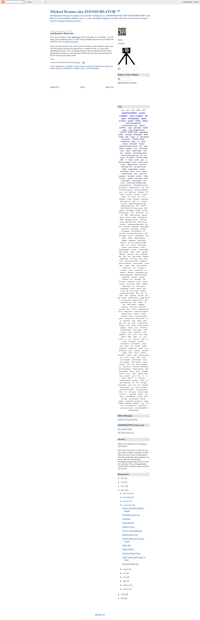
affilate (124, 238)
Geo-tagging (129, 210)
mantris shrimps (143, 323)
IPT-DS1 (138, 210)
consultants (69, 66)
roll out (136, 353)
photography (133, 118)
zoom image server (140, 153)
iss (146, 318)
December (127, 493)
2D (142, 155)
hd (145, 302)
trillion (121, 392)
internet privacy (129, 318)
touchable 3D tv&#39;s (127, 389)
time (137, 382)
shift (128, 364)
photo (122, 148)
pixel (121, 346)
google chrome (133, 298)
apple (133, 141)
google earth (127, 300)
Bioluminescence (125, 201)
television (135, 380)
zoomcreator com (125, 185)
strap (121, 376)
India (132, 213)
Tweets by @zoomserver (127, 419)
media (134, 325)
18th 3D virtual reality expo (130, 155)
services (122, 364)
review (131, 353)
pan (130, 339)
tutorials (122, 394)
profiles (144, 346)
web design (138, 178)
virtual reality (136, 151)
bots (140, 258)
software (129, 148)
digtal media (126, 277)
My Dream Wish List (126, 433)
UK (144, 231)
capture (126, 265)
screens (126, 357)
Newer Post (54, 87)
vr (137, 137)
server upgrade (136, 362)
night (145, 334)
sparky (138, 371)
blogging (145, 256)
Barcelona (136, 199)
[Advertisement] (82, 80)
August (126, 569)
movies (130, 332)
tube (122, 151)
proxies (140, 348)
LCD (147, 213)
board (134, 162)
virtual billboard (130, 396)
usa (146, 394)
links (125, 323)
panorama (131, 176)
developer (133, 144)
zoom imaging (136, 180)
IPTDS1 (144, 210)
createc (123, 164)
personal (141, 341)
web (145, 151)
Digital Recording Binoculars (137, 203)
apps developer (134, 247)
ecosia (139, 281)
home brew (133, 307)
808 (123, 110)
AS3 (143, 196)
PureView (123, 224)
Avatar (129, 199)
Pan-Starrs (143, 219)
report (130, 350)
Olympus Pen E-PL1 (131, 219)
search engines (125, 359)
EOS (137, 206)
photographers (67, 68)
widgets (121, 403)
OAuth (130, 160)
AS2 (139, 196)
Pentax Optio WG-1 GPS (128, 222)
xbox (122, 405)
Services (143, 444)
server (145, 359)
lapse (133, 320)
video (124, 130)
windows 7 (136, 403)
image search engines (141, 311)
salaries (129, 355)
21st (125, 192)
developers (90, 66)
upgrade (130, 178)
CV (138, 201)
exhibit (138, 284)
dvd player (138, 279)
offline (129, 337)
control (130, 270)
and (128, 245)
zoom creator (136, 116)
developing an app (141, 272)
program (139, 176)
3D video (137, 194)
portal (126, 346)
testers (83, 68)
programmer (122, 348)
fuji (146, 293)
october (123, 337)
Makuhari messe (135, 215)
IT (126, 160)
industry (107, 66)
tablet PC (130, 378)
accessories (122, 235)
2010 (133, 110)
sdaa (138, 357)
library (145, 320)
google (130, 121)
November (127, 497)
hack (134, 302)
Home (82, 87)
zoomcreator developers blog (136, 183)
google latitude (133, 169)
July (125, 573)
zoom (88, 68)
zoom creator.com (131, 405)
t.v (146, 376)
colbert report (126, 268)
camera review (143, 162)
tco (136, 378)
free (142, 293)
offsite (135, 337)
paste (143, 339)
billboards (122, 254)
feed (144, 288)
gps (146, 300)
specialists (76, 68)
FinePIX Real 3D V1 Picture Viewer (131, 208)
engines (145, 281)
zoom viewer (142, 405)
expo (130, 128)
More (52, 59)
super (134, 376)
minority (130, 327)
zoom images (125, 180)
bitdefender (144, 254)
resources (145, 350)
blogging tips (124, 258)
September (135, 226)
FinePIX (143, 206)
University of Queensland (135, 233)
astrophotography (124, 249)
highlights (141, 304)
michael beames (126, 174)
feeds (123, 291)
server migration (125, 362)
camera (142, 125)
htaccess (122, 309)
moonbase (143, 327)
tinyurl (130, 385)
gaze (126, 295)
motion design (137, 330)
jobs (127, 137)
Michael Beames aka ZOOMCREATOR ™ (85, 11)
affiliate (130, 238)
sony (135, 148)
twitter (138, 121)
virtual (128, 151)
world (146, 178)
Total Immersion (136, 231)
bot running (133, 258)
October (126, 501)
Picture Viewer (142, 222)
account (130, 235)
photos (144, 343)
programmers (132, 348)
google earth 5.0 (138, 300)
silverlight (144, 364)
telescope (142, 378)
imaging (142, 169)
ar (138, 141)
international (124, 171)
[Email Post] (83, 62)
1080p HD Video (134, 187)
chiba (133, 265)
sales (135, 355)
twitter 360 (132, 394)
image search (128, 311)
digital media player (141, 275)
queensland (122, 350)
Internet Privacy (128, 527)
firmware (143, 291)
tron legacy (132, 392)
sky (120, 366)
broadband (143, 261)
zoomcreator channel (126, 408)
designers (82, 66)
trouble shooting (143, 392)
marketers (58, 68)
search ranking (136, 359)
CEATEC (122, 128)
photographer (125, 343)
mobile (145, 128)
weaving (139, 396)
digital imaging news (126, 275)
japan (123, 118)
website (121, 401)
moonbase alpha (125, 330)
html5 (134, 309)
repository (137, 350)
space (132, 371)
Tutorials (121, 43)
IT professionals (124, 213)
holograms (124, 307)
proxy (146, 348)
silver (137, 364)
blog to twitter (137, 256)
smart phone (127, 366)
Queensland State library (135, 224)
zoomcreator (95, 68)
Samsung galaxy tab (130, 564)
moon (136, 327)
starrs (128, 373)
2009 (123, 594)
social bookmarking (125, 369)
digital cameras (132, 164)
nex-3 (129, 334)
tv (126, 394)
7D (129, 196)
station (134, 373)
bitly (120, 256)
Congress (144, 201)
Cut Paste (124, 203)
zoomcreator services (140, 185)
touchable (143, 387)
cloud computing (141, 265)
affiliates (124, 240)
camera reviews (138, 263)
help (124, 304)
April (125, 581)
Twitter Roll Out (128, 523)
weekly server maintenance (133, 401)
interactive (124, 316)
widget (146, 401)
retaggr (124, 353)
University (122, 233)
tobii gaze (145, 385)
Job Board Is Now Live (61, 33)
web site (142, 399)
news (146, 146)
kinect (138, 171)
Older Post (109, 87)
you (121, 153)
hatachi (140, 302)
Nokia (134, 217)
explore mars (126, 286)
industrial (136, 314)
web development (133, 123)
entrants (121, 284)
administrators (60, 66)
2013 (123, 478)
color (134, 268)
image (121, 137)
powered (137, 346)
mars (128, 325)
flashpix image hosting (127, 293)
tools (137, 387)
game (121, 295)
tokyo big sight (124, 387)
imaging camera (126, 314)
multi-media (137, 332)
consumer (123, 270)
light (120, 323)
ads (147, 235)
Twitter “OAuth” (128, 549)
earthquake (131, 281)
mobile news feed (71, 42)
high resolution (131, 304)
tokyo (133, 137)
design (125, 144)
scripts (133, 357)
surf (138, 376)
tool (132, 387)
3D (146, 116)
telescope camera (124, 380)
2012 (143, 110)
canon (143, 141)
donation (142, 277)
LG (122, 215)
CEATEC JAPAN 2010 (128, 132)
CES (134, 201)
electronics (143, 164)
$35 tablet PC (123, 187)
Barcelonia (144, 199)
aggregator (132, 240)
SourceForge (134, 229)
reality (146, 176)
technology (143, 148)
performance (132, 341)
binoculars (130, 254)
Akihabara (122, 199)
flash (146, 135)
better (138, 252)
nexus (140, 334)
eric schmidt (130, 284)
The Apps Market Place (131, 553)
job (141, 146)
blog (129, 256)
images (141, 144)
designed (123, 272)
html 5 (128, 309)
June (125, 577)
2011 (138, 110)
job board (76, 37)
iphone (132, 171)
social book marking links (140, 366)
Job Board (126, 519)
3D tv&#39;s (131, 157)
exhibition (145, 284)
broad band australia (131, 261)
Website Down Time (130, 535)
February (126, 585)
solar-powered (123, 371)
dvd (131, 279)
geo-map (141, 295)
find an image (134, 291)
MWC (126, 215)
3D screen (129, 194)
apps (142, 160)
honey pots (142, 307)
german (124, 298)
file (127, 291)
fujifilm (124, 169)
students (127, 376)
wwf (147, 403)
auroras (134, 249)
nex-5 (135, 334)
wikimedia (128, 403)
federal (139, 288)
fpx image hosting (140, 167)
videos (122, 396)
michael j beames (142, 325)
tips (135, 385)
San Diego (126, 226)
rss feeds (122, 178)
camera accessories (125, 263)
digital (144, 121)
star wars (122, 373)
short (132, 364)
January (126, 589)
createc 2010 (139, 270)
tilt (133, 382)
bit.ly (137, 254)
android (133, 245)
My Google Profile (125, 429)
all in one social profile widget (137, 242)
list (129, 323)
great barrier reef (126, 302)
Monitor (128, 217)
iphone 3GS (140, 318)
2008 (123, 598)
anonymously (142, 245)
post (131, 346)
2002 (127, 110)
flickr (137, 293)
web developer (133, 399)
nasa (135, 174)
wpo (143, 403)
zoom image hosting (136, 130)
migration (123, 327)
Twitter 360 (126, 545)
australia (128, 135)
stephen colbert (143, 373)
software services (138, 369)
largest (144, 171)
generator (133, 295)
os (126, 339)
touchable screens (141, 389)
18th (142, 187)
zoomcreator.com (129, 125)
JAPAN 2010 (140, 213)
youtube (128, 153)
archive (142, 247)
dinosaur (134, 277)
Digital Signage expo (127, 206)
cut (146, 270)
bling (124, 256)
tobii (139, 385)
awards (132, 252)
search (144, 357)
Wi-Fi (146, 233)
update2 (140, 394)
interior (131, 316)
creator (76, 66)
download (125, 279)
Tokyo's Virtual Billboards (132, 531)
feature (132, 288)
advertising (125, 141)
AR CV (134, 196)
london (134, 323)
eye (133, 286)
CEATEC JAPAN (138, 139)
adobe (137, 160)
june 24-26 (126, 320)
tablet (123, 378)
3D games (141, 192)
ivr (120, 320)
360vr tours (132, 192)
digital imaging (99, 66)
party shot (136, 339)
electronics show (126, 167)
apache (124, 247)
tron (125, 392)
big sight (144, 252)
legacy (139, 320)
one (140, 337)
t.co (143, 376)
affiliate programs (139, 238)
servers (145, 362)
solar (146, 369)
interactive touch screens (128, 146)
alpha (123, 245)
